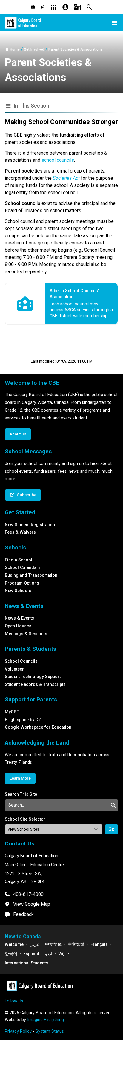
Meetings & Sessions (26, 633)
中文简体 (53, 944)
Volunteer (14, 669)
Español (31, 953)
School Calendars (23, 567)
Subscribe (26, 494)
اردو (48, 953)
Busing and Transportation (31, 575)
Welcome (14, 944)
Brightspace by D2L (24, 719)
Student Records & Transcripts (35, 684)
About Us (18, 433)
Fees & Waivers (20, 532)
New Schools (18, 590)
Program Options (22, 583)
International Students (26, 963)
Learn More (20, 778)
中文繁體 (76, 944)
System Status (50, 1031)
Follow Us (14, 1001)
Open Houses (18, 626)
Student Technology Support (33, 676)
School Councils (21, 661)
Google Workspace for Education (38, 727)
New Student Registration (30, 524)
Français (99, 944)
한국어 (11, 953)
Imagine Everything (45, 1019)
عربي (34, 944)
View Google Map (31, 904)
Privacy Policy (18, 1031)
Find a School (18, 560)
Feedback (23, 914)
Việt (62, 953)
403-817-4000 (28, 894)
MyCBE (12, 712)
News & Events (19, 618)
